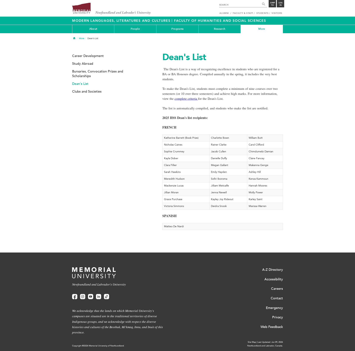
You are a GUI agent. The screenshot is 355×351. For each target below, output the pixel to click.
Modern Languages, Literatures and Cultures (122, 21)
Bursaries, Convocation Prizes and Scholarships (97, 73)
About (93, 28)
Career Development (88, 56)
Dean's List (80, 84)
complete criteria (186, 98)
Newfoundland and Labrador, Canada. (265, 346)
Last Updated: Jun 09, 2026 (270, 342)
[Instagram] (82, 296)
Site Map (252, 342)
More (261, 28)
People (135, 28)
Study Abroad (82, 64)
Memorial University (111, 9)
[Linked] (98, 296)
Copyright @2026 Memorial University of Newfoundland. (98, 346)
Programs (177, 28)
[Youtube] (90, 296)
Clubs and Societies (87, 91)
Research (219, 28)
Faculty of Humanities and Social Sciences (220, 21)
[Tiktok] (106, 296)
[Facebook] (74, 296)
